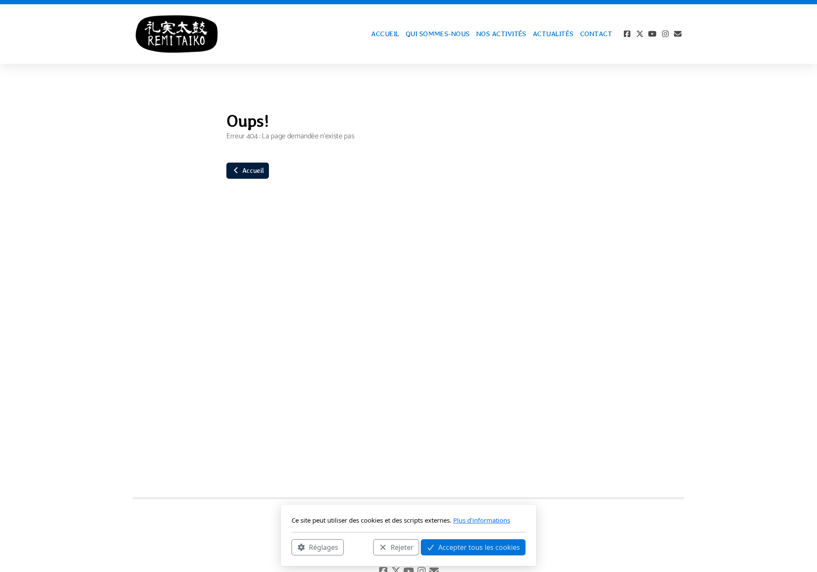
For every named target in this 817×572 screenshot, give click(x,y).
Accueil (251, 170)
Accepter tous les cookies (479, 547)
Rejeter (402, 547)
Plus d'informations (481, 520)
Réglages (323, 547)
